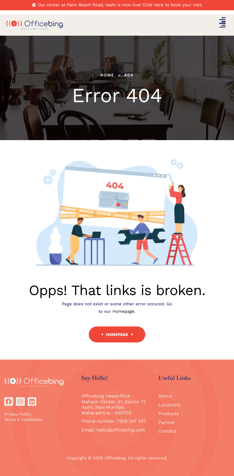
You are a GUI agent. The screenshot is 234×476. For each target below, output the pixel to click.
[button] (222, 21)
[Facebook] (8, 401)
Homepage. (124, 311)
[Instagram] (20, 401)
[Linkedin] (32, 401)
